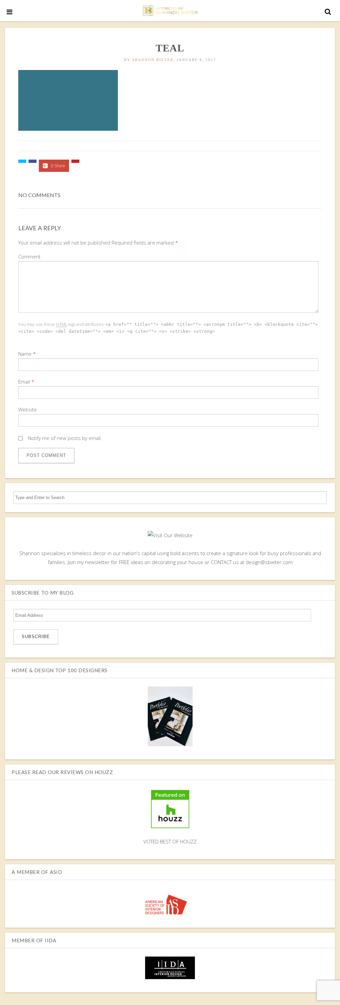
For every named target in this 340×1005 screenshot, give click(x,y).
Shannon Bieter (152, 60)
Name (25, 353)
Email (24, 381)
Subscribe (36, 636)
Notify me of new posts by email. (65, 438)
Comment (29, 256)
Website (27, 409)
